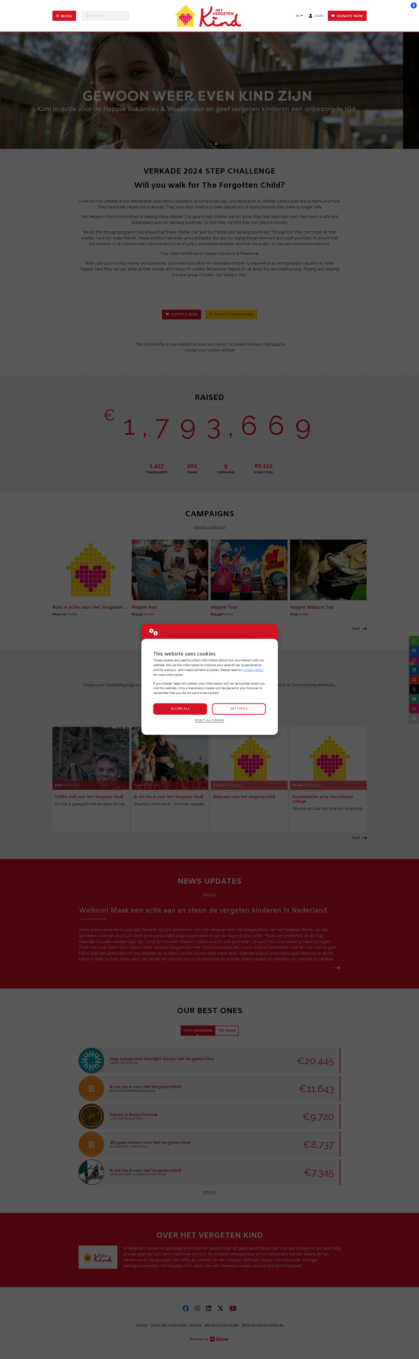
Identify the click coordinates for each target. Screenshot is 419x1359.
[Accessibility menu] (414, 5)
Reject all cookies (209, 720)
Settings (239, 709)
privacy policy (253, 670)
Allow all (180, 709)
